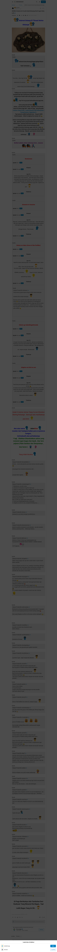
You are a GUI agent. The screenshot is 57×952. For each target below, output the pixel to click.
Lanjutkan (53, 949)
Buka (53, 946)
